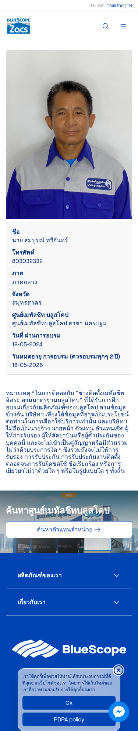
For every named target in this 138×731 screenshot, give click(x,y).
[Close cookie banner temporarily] (118, 670)
